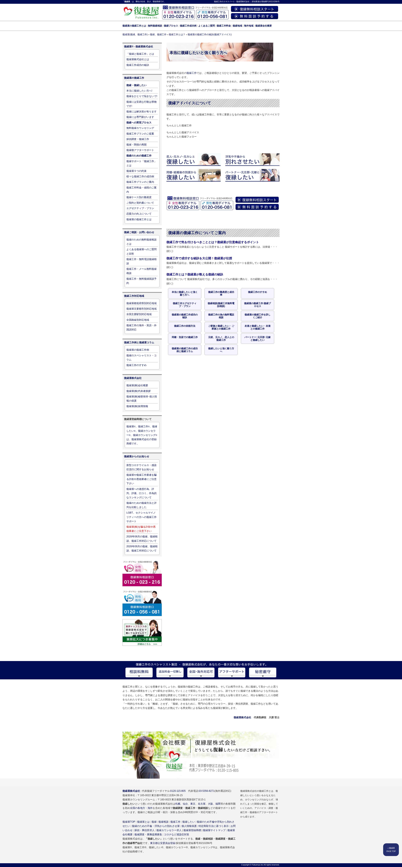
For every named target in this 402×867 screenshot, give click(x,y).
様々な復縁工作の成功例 (140, 176)
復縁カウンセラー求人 (169, 830)
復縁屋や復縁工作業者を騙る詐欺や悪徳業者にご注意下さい (141, 479)
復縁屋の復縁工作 (134, 77)
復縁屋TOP (128, 821)
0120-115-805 (178, 791)
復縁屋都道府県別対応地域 (141, 303)
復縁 (154, 821)
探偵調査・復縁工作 (137, 139)
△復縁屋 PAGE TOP (391, 849)
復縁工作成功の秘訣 (137, 65)
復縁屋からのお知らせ (136, 456)
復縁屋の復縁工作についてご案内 (197, 233)
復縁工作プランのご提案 (140, 133)
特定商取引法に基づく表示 (213, 826)
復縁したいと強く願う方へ (221, 350)
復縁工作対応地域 (134, 296)
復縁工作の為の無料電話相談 (221, 316)
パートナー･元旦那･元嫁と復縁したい (257, 338)
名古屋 (201, 803)
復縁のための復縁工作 (139, 155)
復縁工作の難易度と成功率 (221, 293)
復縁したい (188, 821)
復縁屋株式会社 (243, 1)
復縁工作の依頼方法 (184, 325)
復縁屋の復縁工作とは (139, 219)
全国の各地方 (137, 808)
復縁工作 (218, 1)
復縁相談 (163, 821)
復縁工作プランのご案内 (140, 182)
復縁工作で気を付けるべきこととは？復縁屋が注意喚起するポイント (212, 242)
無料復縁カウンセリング (140, 128)
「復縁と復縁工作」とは (140, 54)
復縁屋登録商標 (192, 830)
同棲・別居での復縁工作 (185, 337)
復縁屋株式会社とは (137, 59)
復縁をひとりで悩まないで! (141, 96)
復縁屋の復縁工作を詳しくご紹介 (258, 316)
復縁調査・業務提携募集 (148, 834)
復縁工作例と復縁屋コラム (139, 342)
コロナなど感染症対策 (176, 834)
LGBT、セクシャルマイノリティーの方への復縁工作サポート (141, 516)
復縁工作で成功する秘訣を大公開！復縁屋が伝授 (199, 258)
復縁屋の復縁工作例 (137, 349)
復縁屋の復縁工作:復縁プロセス (257, 304)
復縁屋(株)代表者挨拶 (138, 391)
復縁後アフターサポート (140, 150)
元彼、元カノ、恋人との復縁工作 (221, 338)
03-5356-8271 (207, 791)
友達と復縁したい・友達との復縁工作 (258, 327)
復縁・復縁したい (136, 85)
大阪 (210, 803)
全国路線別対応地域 (137, 320)
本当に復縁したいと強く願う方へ (185, 293)
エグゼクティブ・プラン (140, 208)
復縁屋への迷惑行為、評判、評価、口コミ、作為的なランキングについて (141, 493)
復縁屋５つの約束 (136, 171)
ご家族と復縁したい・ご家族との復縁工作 (221, 327)
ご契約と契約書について (140, 202)
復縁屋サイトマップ (214, 830)
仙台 (185, 803)
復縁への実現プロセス (139, 122)
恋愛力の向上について (139, 213)
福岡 (217, 803)
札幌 (177, 803)
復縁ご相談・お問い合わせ (139, 232)
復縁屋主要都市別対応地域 (141, 308)
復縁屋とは (143, 821)
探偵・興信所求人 (144, 830)
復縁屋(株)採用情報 (137, 406)
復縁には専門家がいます (140, 117)
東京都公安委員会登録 (162, 843)
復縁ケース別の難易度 (139, 197)
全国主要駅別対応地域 (139, 314)
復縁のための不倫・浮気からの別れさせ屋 (156, 826)
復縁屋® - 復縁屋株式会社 (138, 46)
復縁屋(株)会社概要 (137, 385)
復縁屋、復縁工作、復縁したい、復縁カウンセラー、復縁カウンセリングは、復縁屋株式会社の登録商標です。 (141, 435)
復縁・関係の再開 (136, 144)
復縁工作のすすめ (257, 292)
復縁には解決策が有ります (141, 111)
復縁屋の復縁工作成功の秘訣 (185, 316)
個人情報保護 (189, 826)
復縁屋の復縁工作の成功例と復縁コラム (185, 350)
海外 (150, 808)
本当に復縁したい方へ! (139, 90)
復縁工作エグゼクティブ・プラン (184, 304)
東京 (192, 803)
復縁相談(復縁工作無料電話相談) (221, 304)
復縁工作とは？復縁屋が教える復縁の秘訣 (194, 274)
